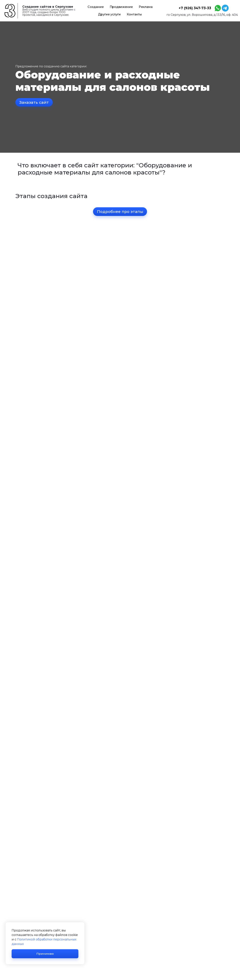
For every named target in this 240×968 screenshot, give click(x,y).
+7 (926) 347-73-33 (195, 8)
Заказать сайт (34, 102)
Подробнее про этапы (120, 211)
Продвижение (121, 7)
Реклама (146, 7)
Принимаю (45, 953)
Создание (96, 7)
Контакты (134, 14)
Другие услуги (109, 14)
